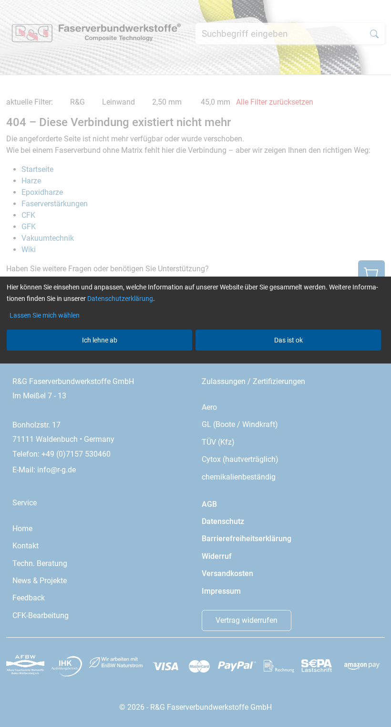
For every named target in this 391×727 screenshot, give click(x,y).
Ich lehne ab (99, 340)
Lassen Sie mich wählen (45, 315)
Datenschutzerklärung (120, 298)
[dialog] (195, 363)
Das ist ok (288, 340)
